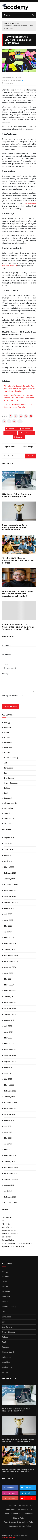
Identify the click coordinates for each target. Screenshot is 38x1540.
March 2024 (9, 985)
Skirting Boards (10, 803)
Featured (8, 748)
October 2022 (10, 1055)
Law (5, 773)
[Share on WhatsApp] (26, 416)
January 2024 (10, 996)
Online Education (11, 783)
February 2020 (10, 1197)
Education (26, 429)
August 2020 (9, 1185)
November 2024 (11, 961)
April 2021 (8, 1144)
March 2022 (9, 1085)
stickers (19, 437)
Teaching (8, 813)
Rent (6, 793)
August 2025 (9, 908)
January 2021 (9, 1161)
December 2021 (10, 1102)
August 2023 (9, 1020)
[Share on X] (16, 416)
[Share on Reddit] (4, 421)
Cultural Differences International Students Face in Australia (18, 405)
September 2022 (11, 1061)
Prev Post (11, 447)
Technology (9, 818)
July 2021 (7, 1126)
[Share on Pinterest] (31, 416)
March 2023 (9, 1044)
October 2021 (9, 1114)
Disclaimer (6, 1237)
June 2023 (8, 1032)
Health (7, 753)
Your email (6, 654)
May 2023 (8, 1038)
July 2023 (8, 1026)
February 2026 (10, 873)
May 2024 (8, 979)
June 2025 (8, 920)
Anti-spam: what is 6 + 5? (12, 696)
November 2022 (10, 1049)
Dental (7, 738)
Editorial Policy (8, 1240)
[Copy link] (20, 421)
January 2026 (9, 879)
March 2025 (9, 938)
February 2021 (10, 1155)
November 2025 (11, 890)
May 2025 (8, 926)
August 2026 (9, 837)
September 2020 (11, 1179)
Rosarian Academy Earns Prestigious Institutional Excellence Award (14, 527)
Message (6, 674)
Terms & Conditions (10, 1233)
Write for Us (7, 1227)
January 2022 (9, 1097)
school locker (26, 433)
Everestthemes (8, 1537)
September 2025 (11, 902)
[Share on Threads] (14, 421)
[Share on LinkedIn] (21, 416)
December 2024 (11, 955)
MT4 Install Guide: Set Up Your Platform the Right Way (17, 495)
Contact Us (7, 1217)
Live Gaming (9, 778)
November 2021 (10, 1108)
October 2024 (10, 967)
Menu (7, 15)
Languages (8, 768)
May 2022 (8, 1079)
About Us (6, 1224)
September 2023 (11, 1014)
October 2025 (10, 896)
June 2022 (8, 1073)
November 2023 (10, 1002)
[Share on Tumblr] (9, 421)
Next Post (27, 447)
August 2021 (9, 1120)
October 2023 (10, 1008)
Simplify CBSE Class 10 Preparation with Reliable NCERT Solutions (18, 560)
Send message (10, 706)
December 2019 (10, 1203)
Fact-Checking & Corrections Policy (17, 1243)
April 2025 (8, 932)
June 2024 (8, 973)
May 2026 (8, 855)
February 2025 (10, 943)
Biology (7, 723)
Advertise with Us (9, 1230)
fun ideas (10, 433)
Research (8, 798)
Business (7, 728)
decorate (12, 429)
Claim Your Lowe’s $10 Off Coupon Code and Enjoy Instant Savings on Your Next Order (18, 626)
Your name (6, 645)
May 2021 (8, 1138)
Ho (3, 1221)
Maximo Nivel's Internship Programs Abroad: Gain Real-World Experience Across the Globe (19, 398)
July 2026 (8, 843)
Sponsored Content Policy (13, 1246)
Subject (9, 666)
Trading (7, 823)
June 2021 (8, 1132)
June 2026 (8, 849)
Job (5, 763)
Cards (6, 733)
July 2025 (8, 914)
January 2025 (9, 949)
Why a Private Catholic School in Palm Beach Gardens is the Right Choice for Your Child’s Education (19, 388)
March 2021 (9, 1150)
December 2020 (11, 1167)
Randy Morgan (16, 80)
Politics (7, 788)
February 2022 (10, 1091)
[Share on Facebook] (11, 416)
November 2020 (11, 1173)
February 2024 (10, 991)
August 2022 (9, 1067)
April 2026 (8, 861)
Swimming (8, 808)
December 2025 (11, 885)
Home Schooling (11, 758)
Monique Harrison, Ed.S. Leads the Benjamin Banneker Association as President (17, 593)
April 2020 (8, 1191)
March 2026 (9, 867)
